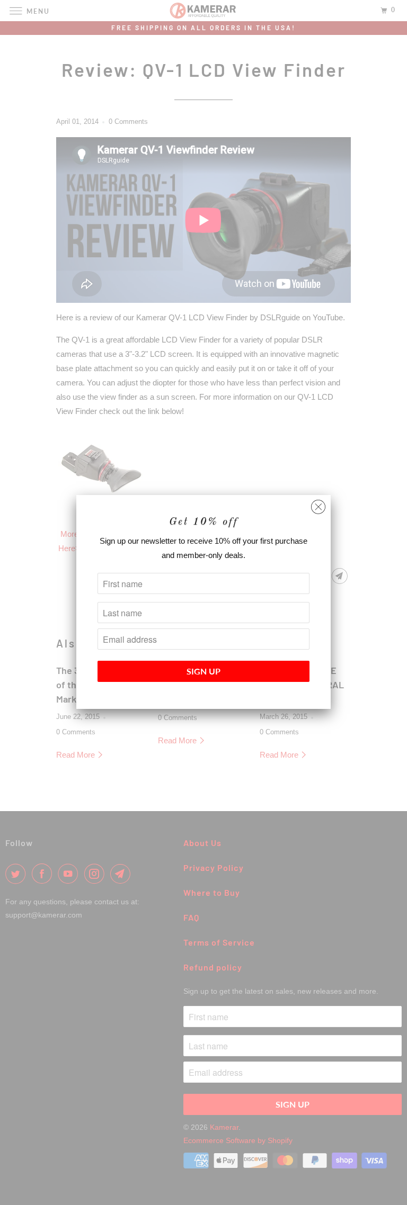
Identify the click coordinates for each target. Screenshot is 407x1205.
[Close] (318, 504)
